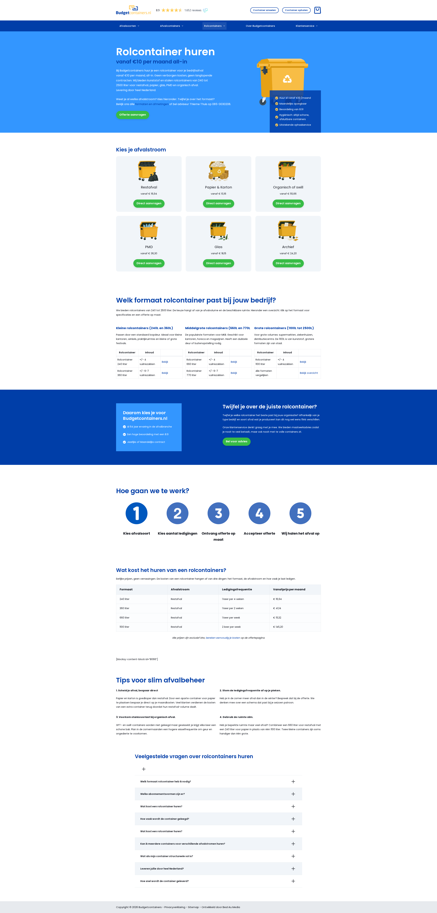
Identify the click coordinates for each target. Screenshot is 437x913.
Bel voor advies (236, 441)
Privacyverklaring (174, 907)
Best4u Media (231, 907)
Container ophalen (296, 10)
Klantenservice (305, 26)
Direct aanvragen (149, 203)
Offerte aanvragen (132, 115)
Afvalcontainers (170, 26)
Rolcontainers (213, 26)
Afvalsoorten (127, 26)
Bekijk (165, 362)
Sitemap (193, 907)
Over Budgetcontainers (260, 26)
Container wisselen (264, 10)
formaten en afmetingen (152, 104)
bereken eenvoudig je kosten (223, 637)
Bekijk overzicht (309, 373)
